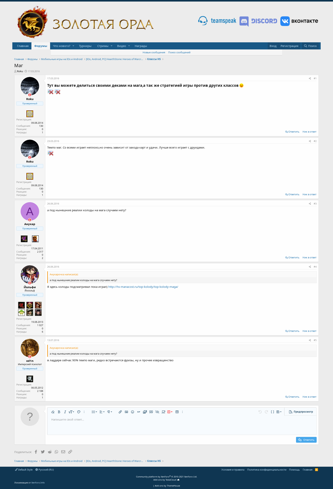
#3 (315, 203)
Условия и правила (232, 469)
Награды (141, 46)
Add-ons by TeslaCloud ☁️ (166, 479)
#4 (315, 266)
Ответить (293, 131)
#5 (315, 340)
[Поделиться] (310, 78)
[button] (73, 45)
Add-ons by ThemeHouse (167, 485)
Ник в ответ (309, 131)
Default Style (25, 469)
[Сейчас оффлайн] (30, 95)
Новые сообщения (154, 52)
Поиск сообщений (179, 52)
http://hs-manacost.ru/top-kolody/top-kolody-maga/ (143, 287)
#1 (315, 78)
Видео (121, 46)
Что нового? (61, 46)
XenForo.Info (38, 482)
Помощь (294, 469)
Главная (23, 46)
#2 (315, 141)
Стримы (102, 46)
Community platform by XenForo (166, 476)
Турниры (85, 46)
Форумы (40, 46)
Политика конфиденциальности (266, 469)
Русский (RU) (46, 469)
